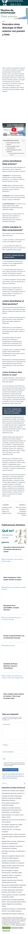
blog (3, 21)
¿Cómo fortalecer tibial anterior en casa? (17, 154)
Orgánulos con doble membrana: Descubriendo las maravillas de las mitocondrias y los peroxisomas (12, 810)
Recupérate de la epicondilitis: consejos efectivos (11, 608)
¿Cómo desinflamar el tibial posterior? (14, 150)
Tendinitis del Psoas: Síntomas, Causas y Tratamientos (10, 666)
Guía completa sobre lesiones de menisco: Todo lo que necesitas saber (13, 696)
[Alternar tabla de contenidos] (22, 140)
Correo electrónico (9, 752)
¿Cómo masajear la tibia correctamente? (13, 147)
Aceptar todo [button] (6, 927)
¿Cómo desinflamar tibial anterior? (13, 143)
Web (4, 758)
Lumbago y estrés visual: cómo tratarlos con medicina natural (7, 509)
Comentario (7, 724)
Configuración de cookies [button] (17, 927)
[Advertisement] (14, 52)
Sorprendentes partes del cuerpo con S (13, 793)
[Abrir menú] (25, 3)
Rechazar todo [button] (6, 930)
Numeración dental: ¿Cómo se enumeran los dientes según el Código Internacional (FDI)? (13, 836)
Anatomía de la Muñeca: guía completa (13, 790)
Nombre (6, 745)
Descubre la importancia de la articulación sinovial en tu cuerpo (13, 549)
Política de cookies (20, 925)
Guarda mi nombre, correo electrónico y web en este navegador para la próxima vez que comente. (14, 764)
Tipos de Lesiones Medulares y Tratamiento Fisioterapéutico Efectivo (21, 510)
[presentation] (14, 536)
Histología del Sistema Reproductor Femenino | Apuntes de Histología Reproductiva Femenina (12, 798)
